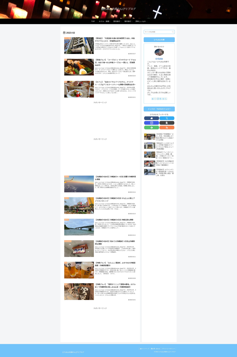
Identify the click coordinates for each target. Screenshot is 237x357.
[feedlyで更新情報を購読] (163, 99)
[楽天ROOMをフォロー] (160, 99)
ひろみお (159, 59)
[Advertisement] (100, 117)
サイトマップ (145, 348)
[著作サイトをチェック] (152, 99)
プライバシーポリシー (168, 348)
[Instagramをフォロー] (158, 99)
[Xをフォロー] (155, 99)
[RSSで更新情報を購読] (166, 99)
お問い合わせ (156, 348)
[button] (173, 32)
